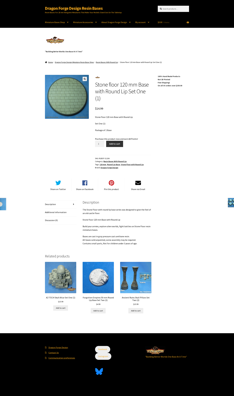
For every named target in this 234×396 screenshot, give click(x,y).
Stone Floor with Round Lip (132, 164)
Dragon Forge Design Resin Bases (74, 8)
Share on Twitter (58, 189)
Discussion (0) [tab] (51, 220)
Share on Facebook (84, 189)
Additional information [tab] (55, 212)
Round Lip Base (113, 164)
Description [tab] (50, 204)
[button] (85, 79)
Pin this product (111, 189)
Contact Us (53, 352)
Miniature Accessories (83, 22)
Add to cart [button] (60, 308)
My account (140, 22)
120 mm (103, 164)
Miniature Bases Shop (55, 22)
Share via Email (138, 189)
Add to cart (114, 143)
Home (50, 62)
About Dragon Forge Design (114, 22)
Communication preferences (61, 358)
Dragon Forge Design (109, 167)
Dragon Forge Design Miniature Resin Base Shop (74, 62)
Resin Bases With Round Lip (107, 62)
